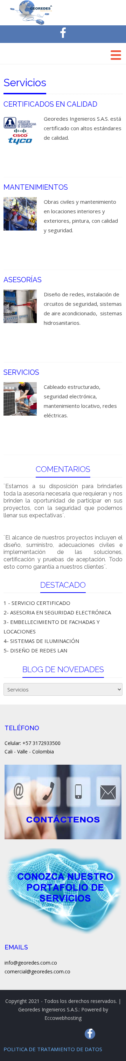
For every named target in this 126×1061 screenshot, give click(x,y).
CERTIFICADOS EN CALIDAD (50, 104)
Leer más (61, 158)
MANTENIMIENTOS (36, 187)
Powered (91, 1009)
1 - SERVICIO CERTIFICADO (37, 602)
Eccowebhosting (63, 1018)
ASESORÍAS (23, 280)
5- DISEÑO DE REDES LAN (35, 650)
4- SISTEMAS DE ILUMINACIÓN (41, 640)
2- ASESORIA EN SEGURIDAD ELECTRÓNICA (57, 612)
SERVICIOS (21, 372)
